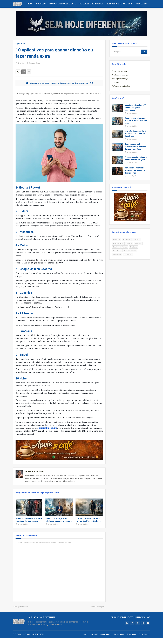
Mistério (124, 247)
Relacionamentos (130, 251)
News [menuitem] (30, 4)
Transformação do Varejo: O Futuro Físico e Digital (136, 158)
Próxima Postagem (97, 607)
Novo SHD (94, 634)
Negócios (133, 247)
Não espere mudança (120, 79)
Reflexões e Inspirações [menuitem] (91, 4)
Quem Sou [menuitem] (41, 4)
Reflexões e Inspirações (121, 86)
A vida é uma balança (120, 75)
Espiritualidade (118, 243)
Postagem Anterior (21, 607)
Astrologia (116, 239)
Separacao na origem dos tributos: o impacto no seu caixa (58, 519)
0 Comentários (34, 63)
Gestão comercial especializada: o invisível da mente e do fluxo (135, 146)
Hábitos (115, 247)
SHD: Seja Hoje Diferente (23, 634)
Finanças (138, 243)
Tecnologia (128, 254)
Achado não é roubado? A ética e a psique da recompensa (29, 519)
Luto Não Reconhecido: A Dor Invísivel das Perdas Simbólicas (89, 519)
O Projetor (115, 82)
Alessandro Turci (34, 471)
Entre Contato (144, 634)
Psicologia (117, 251)
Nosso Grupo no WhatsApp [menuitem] (120, 4)
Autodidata (126, 239)
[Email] (23, 71)
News (85, 634)
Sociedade (117, 254)
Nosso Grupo (119, 634)
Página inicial (20, 44)
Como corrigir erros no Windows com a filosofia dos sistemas (135, 170)
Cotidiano (137, 239)
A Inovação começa (119, 71)
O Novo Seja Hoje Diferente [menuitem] (62, 4)
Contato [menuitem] (140, 4)
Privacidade (131, 634)
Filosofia (129, 243)
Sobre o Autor (106, 634)
